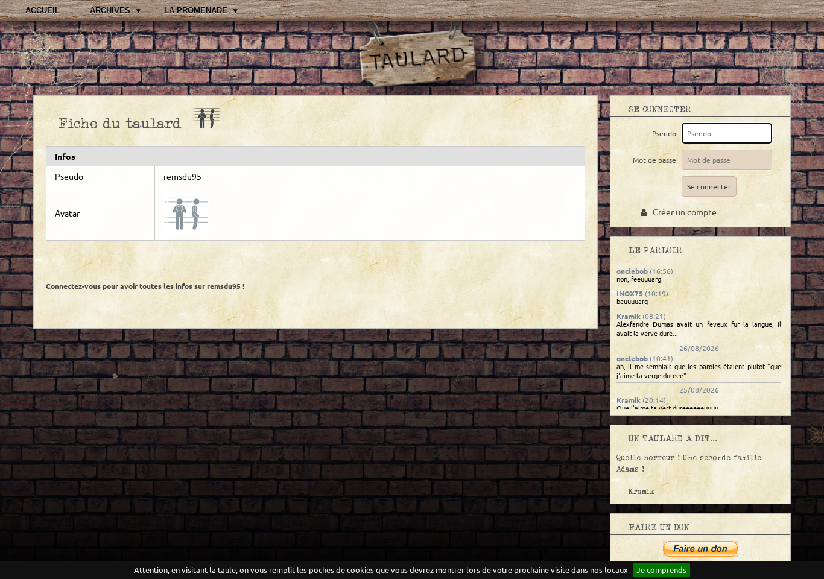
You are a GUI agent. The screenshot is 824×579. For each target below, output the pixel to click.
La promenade (195, 10)
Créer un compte (682, 211)
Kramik (628, 316)
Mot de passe (656, 160)
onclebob (632, 271)
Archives (110, 10)
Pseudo (666, 133)
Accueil (42, 10)
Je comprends (661, 570)
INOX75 (629, 293)
